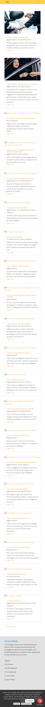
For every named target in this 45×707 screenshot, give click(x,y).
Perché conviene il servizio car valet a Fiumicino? (21, 84)
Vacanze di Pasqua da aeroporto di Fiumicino (20, 178)
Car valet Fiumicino (24, 40)
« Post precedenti (10, 626)
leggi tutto (10, 50)
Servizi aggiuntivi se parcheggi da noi (18, 518)
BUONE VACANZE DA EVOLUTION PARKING (18, 435)
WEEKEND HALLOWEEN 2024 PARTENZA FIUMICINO (20, 409)
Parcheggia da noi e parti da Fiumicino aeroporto (21, 462)
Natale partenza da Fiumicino (15, 380)
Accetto (16, 704)
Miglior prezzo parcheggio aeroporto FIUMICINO (21, 118)
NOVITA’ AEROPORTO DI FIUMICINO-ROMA (17, 266)
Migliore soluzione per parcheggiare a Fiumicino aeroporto (21, 296)
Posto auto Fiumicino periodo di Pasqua (18, 547)
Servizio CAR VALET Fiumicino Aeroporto (18, 324)
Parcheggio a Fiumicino (13, 601)
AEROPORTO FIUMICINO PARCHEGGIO (16, 574)
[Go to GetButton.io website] (40, 705)
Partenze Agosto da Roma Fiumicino (17, 37)
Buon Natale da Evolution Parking (17, 208)
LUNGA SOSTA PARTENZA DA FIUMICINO (17, 489)
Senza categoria (12, 121)
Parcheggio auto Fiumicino (14, 237)
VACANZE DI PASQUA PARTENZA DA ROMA (18, 353)
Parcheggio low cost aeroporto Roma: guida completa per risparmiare (20, 151)
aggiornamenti (12, 40)
